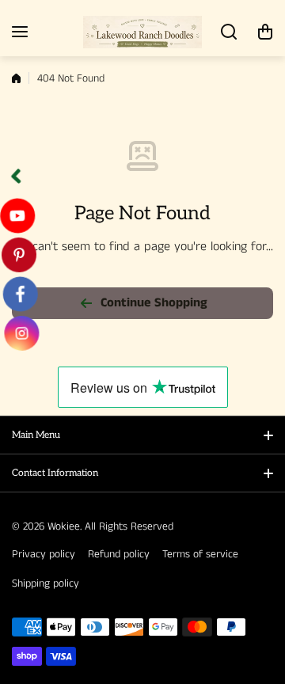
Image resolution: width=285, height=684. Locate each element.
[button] (265, 32)
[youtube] (19, 215)
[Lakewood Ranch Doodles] (142, 32)
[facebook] (18, 293)
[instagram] (18, 333)
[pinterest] (18, 255)
